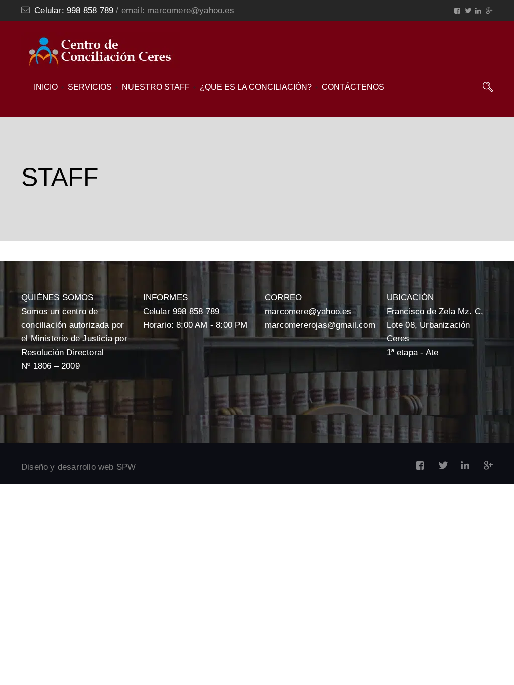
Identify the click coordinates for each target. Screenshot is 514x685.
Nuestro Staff (156, 87)
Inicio (46, 87)
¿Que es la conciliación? (256, 87)
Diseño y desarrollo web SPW (78, 467)
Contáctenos (353, 87)
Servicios (90, 87)
